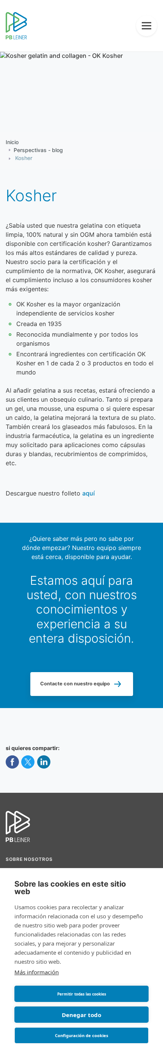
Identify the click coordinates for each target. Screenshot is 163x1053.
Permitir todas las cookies (81, 994)
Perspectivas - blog (38, 150)
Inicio (12, 142)
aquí (88, 494)
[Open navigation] (146, 25)
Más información (36, 972)
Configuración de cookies (81, 1035)
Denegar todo (81, 1015)
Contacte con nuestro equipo (75, 683)
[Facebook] (12, 762)
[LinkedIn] (43, 762)
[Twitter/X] (27, 762)
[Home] (16, 26)
